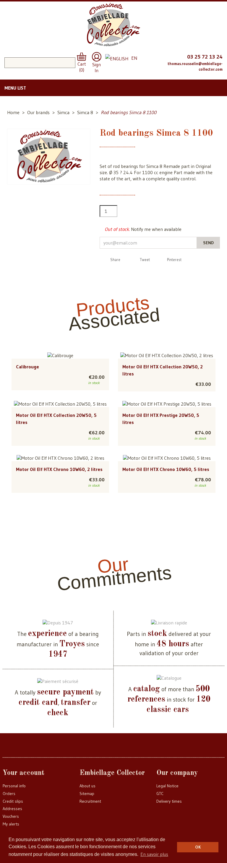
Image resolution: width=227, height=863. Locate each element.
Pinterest (174, 259)
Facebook (143, 56)
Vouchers (11, 816)
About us (87, 785)
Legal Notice (167, 785)
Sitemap (87, 793)
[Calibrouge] (60, 355)
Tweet (145, 259)
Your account (23, 773)
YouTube (143, 68)
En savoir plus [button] (154, 854)
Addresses (12, 808)
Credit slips (13, 801)
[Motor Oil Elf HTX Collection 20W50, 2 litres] (166, 355)
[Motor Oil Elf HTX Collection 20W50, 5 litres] (60, 403)
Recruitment (90, 801)
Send (208, 242)
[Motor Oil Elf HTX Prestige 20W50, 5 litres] (166, 403)
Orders (9, 793)
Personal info (14, 785)
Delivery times (169, 801)
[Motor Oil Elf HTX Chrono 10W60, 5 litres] (167, 458)
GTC (159, 793)
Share (115, 259)
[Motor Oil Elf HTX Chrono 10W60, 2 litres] (60, 458)
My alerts (11, 824)
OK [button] (198, 847)
